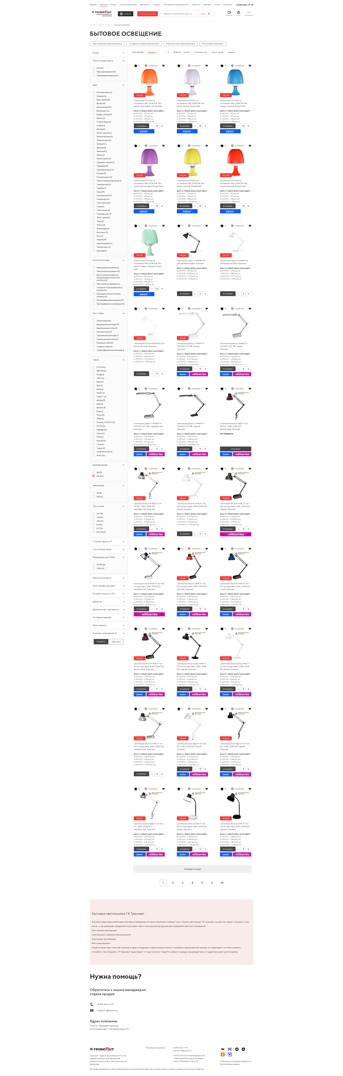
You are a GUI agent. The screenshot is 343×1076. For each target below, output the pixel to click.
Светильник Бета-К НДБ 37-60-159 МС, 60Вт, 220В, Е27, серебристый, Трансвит (148, 506)
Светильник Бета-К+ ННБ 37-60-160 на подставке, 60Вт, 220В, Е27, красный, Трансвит (192, 586)
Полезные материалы (155, 1048)
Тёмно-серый (217, 52)
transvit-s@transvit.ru (183, 1050)
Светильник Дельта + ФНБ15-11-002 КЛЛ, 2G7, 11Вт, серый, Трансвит (234, 346)
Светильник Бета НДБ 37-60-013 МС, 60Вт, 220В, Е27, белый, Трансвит (191, 746)
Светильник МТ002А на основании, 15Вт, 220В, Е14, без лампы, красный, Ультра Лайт (233, 183)
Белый (187, 52)
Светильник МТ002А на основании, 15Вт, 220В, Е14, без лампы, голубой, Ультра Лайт (233, 103)
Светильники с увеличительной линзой (111, 934)
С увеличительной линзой (144, 43)
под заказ (235, 449)
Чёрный (231, 52)
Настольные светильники (107, 43)
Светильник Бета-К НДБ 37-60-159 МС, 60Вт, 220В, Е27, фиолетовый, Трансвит (234, 426)
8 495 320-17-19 (180, 1048)
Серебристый (200, 52)
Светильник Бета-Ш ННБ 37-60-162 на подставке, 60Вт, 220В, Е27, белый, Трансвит (192, 826)
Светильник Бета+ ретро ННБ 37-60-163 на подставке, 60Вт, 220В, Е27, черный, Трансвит (192, 666)
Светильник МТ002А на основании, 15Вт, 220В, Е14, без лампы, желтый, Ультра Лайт (190, 183)
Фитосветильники (212, 43)
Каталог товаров (105, 25)
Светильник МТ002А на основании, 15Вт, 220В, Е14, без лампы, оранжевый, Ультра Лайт (148, 103)
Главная (93, 25)
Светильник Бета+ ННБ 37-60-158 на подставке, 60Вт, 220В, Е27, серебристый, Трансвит (149, 586)
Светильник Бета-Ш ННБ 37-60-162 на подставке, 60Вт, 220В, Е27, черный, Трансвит (235, 826)
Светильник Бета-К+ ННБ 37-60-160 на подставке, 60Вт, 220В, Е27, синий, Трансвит (235, 586)
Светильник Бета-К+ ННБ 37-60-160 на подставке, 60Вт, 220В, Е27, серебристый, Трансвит (149, 746)
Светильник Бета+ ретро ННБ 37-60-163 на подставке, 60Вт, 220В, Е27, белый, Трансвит (235, 666)
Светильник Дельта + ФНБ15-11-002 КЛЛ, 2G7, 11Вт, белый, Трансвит (191, 346)
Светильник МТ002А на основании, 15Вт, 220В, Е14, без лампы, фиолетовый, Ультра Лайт (148, 183)
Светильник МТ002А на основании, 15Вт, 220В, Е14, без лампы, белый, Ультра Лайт (190, 103)
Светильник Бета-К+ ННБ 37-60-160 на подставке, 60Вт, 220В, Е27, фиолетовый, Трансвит (149, 666)
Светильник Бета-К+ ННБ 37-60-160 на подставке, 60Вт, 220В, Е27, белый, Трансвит (192, 506)
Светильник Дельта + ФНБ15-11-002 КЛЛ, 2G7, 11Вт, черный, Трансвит (191, 426)
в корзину (141, 126)
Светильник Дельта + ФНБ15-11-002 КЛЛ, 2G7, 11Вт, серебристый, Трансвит (148, 426)
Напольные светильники (180, 43)
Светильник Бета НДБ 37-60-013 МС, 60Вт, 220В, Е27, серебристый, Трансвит (148, 826)
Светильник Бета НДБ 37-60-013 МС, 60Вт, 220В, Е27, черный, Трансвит (234, 746)
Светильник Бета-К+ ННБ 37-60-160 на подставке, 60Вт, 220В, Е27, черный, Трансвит (235, 506)
